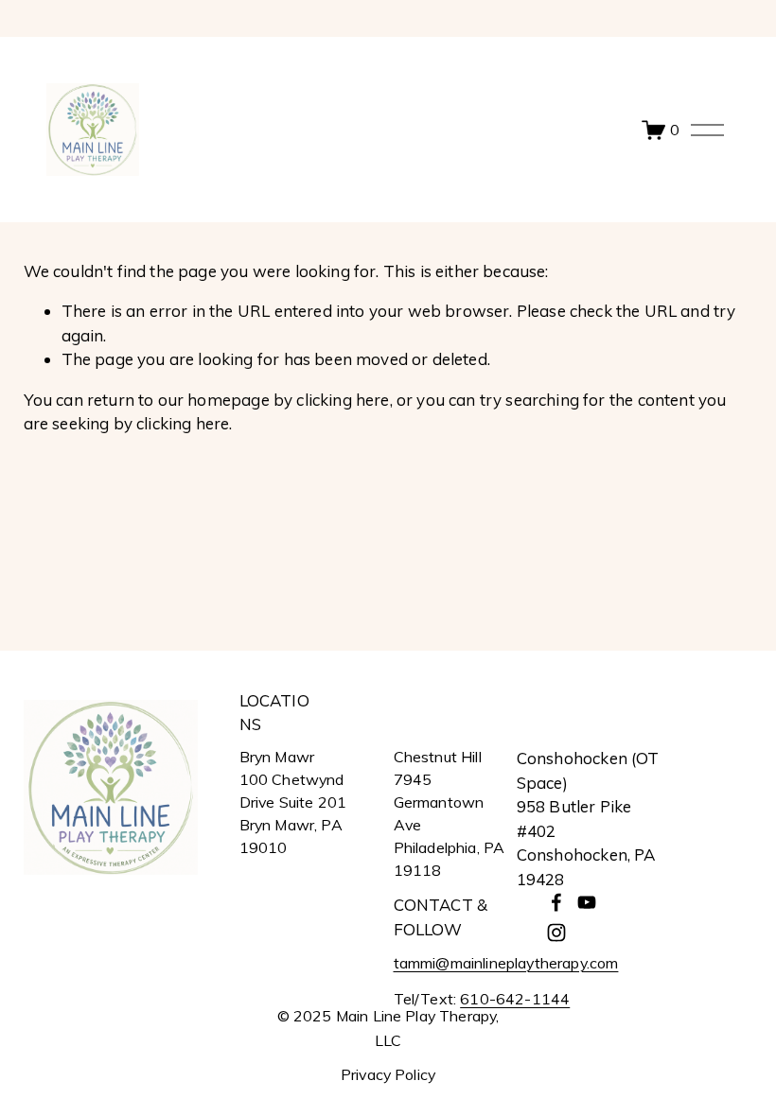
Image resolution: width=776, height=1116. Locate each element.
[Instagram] (556, 932)
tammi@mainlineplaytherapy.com (506, 962)
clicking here (342, 400)
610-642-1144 (515, 998)
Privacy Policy (388, 1075)
